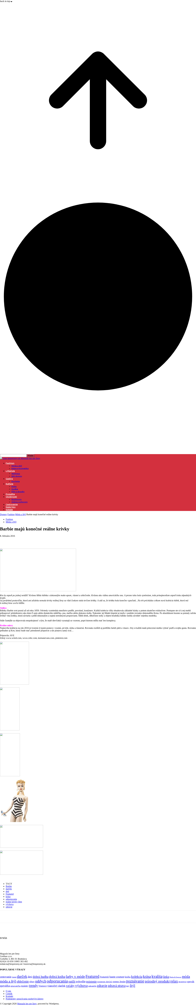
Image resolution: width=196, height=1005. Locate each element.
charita (14, 977)
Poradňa (10, 494)
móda (186, 976)
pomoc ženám (119, 981)
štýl (132, 985)
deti (7, 891)
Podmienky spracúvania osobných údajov (24, 999)
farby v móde (75, 976)
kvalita (157, 976)
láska (166, 976)
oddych (40, 981)
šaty (127, 986)
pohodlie (81, 981)
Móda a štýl (16, 466)
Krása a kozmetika (20, 468)
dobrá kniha (57, 976)
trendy (33, 985)
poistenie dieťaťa (104, 982)
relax (174, 981)
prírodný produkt (157, 981)
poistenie (91, 981)
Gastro (9, 478)
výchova (9, 904)
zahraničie (92, 986)
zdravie (9, 907)
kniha (128, 977)
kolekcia (136, 976)
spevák (190, 981)
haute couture (116, 976)
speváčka (5, 985)
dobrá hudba (40, 976)
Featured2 (104, 977)
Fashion (10, 463)
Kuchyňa (15, 481)
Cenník (9, 993)
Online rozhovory (19, 502)
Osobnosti (11, 496)
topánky (24, 986)
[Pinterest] (25, 540)
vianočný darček (56, 985)
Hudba (14, 489)
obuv (32, 981)
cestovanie (5, 976)
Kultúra (9, 484)
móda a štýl (8, 981)
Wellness (15, 474)
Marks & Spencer (175, 977)
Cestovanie (12, 504)
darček (9, 889)
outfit (71, 981)
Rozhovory (16, 499)
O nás (8, 991)
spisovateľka (15, 986)
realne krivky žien (14, 901)
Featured (10, 894)
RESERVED (182, 982)
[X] (15, 540)
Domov (3, 514)
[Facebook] (4, 540)
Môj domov (16, 476)
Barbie (9, 886)
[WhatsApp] (35, 540)
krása (8, 896)
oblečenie (23, 981)
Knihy (14, 486)
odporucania (11, 899)
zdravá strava (117, 985)
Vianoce (42, 986)
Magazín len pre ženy (27, 1003)
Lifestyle (10, 471)
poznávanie (135, 981)
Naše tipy (10, 507)
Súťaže (9, 509)
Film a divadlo (18, 492)
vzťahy (70, 985)
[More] (46, 540)
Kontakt (9, 996)
